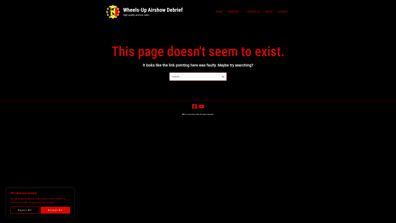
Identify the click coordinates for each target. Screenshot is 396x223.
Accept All (55, 210)
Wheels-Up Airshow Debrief (153, 10)
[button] (240, 12)
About (269, 11)
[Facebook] (194, 106)
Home (219, 11)
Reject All (25, 210)
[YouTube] (201, 106)
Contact (283, 11)
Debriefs (233, 11)
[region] (40, 202)
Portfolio (253, 11)
